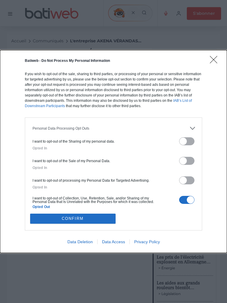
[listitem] (113, 128)
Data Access (113, 241)
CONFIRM (73, 218)
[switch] (186, 141)
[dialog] (113, 151)
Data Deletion (80, 241)
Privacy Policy (147, 241)
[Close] (215, 61)
